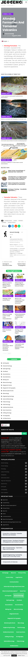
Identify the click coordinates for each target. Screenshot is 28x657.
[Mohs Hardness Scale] (8, 324)
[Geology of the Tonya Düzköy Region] (20, 324)
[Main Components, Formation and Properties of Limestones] (4, 184)
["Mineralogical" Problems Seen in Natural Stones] (20, 277)
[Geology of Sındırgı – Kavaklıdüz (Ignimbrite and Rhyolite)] (4, 191)
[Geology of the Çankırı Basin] (8, 293)
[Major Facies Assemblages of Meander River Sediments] (4, 172)
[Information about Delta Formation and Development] (14, 130)
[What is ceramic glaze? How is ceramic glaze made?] (8, 277)
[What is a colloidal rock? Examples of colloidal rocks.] (14, 109)
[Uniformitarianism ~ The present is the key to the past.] (20, 309)
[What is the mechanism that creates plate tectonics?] (20, 293)
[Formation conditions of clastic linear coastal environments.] (14, 152)
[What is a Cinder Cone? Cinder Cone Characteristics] (8, 309)
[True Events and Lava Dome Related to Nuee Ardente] (20, 339)
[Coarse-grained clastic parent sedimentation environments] (14, 86)
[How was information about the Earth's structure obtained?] (8, 339)
